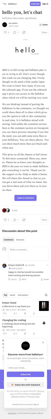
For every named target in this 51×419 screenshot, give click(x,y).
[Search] (46, 295)
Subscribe (35, 4)
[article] (25, 308)
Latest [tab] (12, 295)
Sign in (45, 4)
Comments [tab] (8, 240)
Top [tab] (5, 295)
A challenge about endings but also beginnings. (18, 325)
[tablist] (14, 239)
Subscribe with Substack (27, 384)
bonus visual (9, 302)
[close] (43, 342)
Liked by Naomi (16, 268)
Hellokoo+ (13, 23)
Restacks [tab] (20, 240)
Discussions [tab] (23, 295)
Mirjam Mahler (15, 265)
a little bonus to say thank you (16, 306)
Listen (45, 24)
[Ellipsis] (47, 265)
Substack (12, 413)
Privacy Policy (34, 396)
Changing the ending (14, 320)
